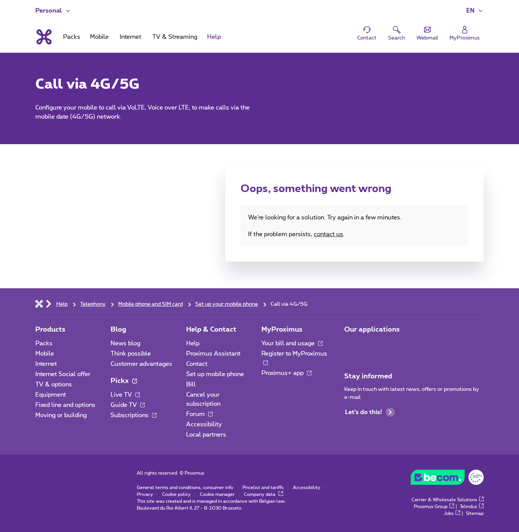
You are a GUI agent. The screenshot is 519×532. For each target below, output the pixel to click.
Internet (46, 364)
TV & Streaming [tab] (174, 37)
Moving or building (61, 415)
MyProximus (281, 329)
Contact (196, 364)
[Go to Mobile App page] (351, 346)
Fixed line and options (65, 405)
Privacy (145, 494)
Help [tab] (214, 37)
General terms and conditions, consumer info (185, 487)
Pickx (120, 381)
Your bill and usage (288, 343)
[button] (475, 10)
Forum (196, 414)
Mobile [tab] (99, 37)
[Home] (39, 303)
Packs (43, 343)
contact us (328, 234)
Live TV (122, 395)
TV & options (53, 384)
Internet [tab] (130, 37)
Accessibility (204, 424)
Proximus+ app (283, 373)
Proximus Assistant (213, 354)
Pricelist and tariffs (263, 487)
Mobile (44, 354)
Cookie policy (176, 494)
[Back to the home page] (43, 37)
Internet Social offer (62, 374)
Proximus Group (431, 506)
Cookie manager (217, 494)
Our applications (372, 329)
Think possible (131, 354)
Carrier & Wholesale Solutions (444, 499)
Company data (260, 494)
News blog (125, 343)
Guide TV (124, 405)
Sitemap (475, 513)
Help (192, 343)
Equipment (50, 395)
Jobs (449, 513)
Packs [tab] (71, 37)
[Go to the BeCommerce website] (447, 479)
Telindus (468, 506)
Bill (191, 384)
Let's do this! (363, 412)
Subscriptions (130, 415)
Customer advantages (141, 364)
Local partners (206, 435)
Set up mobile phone (215, 374)
